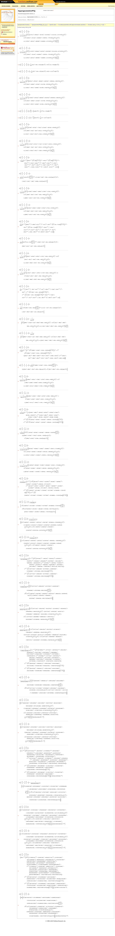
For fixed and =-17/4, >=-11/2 (96, 24)
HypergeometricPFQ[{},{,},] (39, 24)
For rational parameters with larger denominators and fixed (72, 24)
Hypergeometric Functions (24, 24)
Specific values (52, 24)
